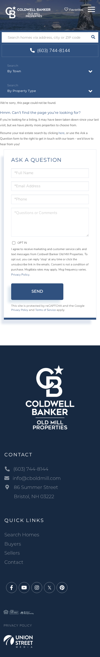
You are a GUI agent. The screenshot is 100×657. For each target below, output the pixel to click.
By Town (14, 71)
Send (37, 291)
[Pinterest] (62, 587)
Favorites (75, 9)
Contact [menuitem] (13, 562)
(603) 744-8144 (53, 50)
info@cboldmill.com (37, 478)
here (61, 133)
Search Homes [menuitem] (21, 535)
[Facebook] (11, 587)
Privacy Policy (20, 275)
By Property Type (21, 91)
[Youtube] (24, 587)
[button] (93, 37)
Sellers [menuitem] (12, 553)
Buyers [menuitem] (12, 544)
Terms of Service (45, 310)
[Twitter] (49, 587)
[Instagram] (37, 587)
